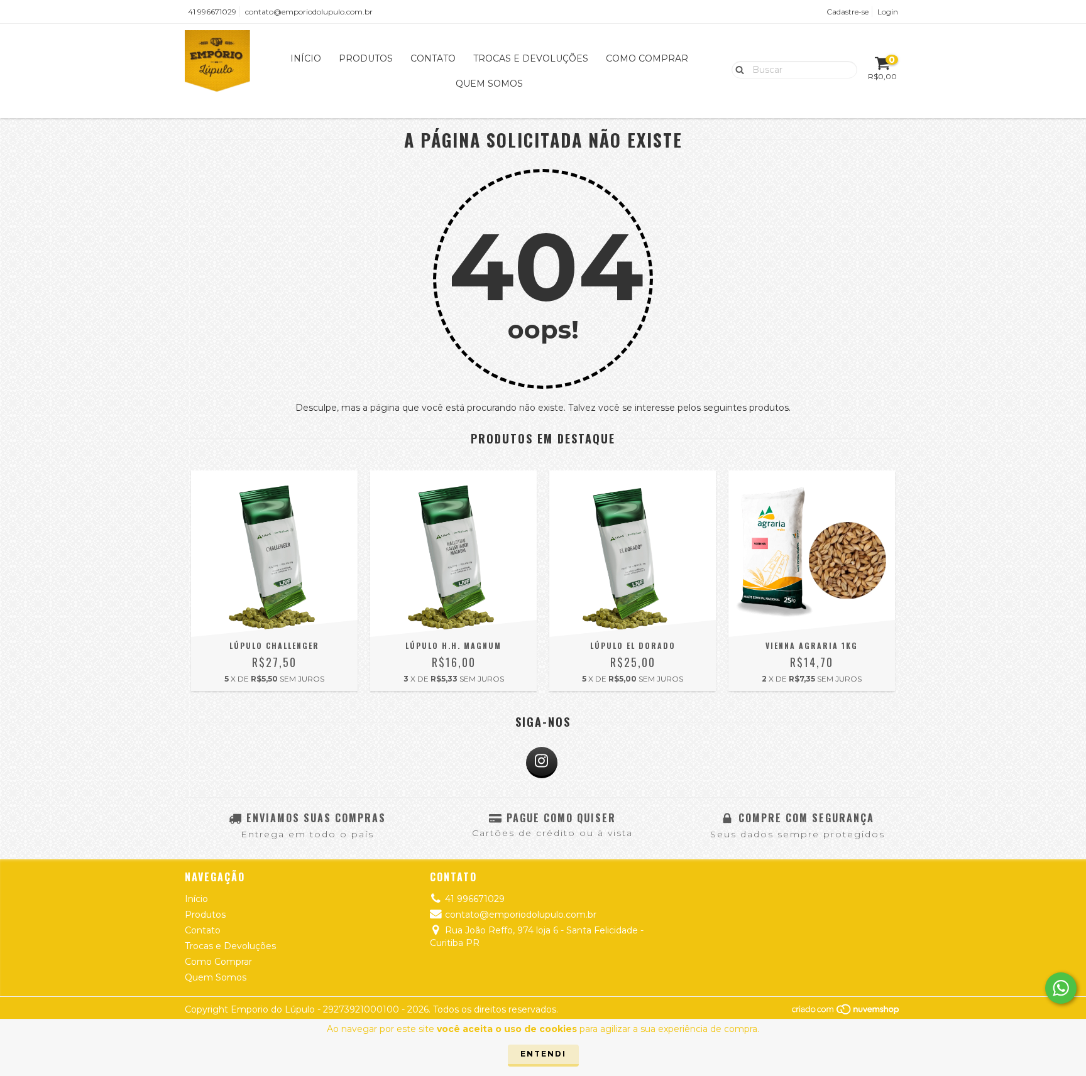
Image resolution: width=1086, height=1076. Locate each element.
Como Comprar (647, 58)
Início (305, 58)
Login (887, 11)
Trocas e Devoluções (530, 58)
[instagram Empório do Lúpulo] (541, 762)
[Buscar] (737, 69)
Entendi (543, 1053)
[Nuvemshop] (846, 1012)
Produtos (366, 58)
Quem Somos (489, 83)
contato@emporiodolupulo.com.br (309, 11)
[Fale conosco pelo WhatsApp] (1061, 988)
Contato (433, 58)
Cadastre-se (847, 11)
